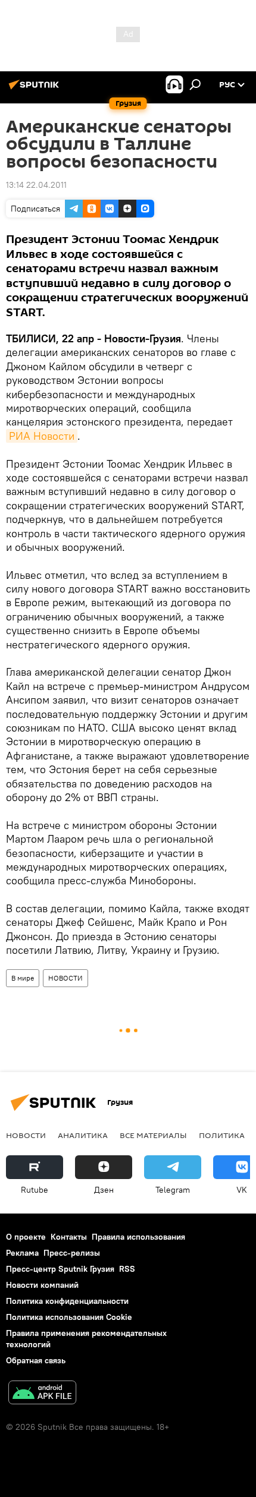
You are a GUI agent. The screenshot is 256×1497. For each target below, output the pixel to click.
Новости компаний (42, 1284)
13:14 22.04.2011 (36, 184)
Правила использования (138, 1236)
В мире (22, 977)
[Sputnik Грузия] (35, 89)
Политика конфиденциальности (67, 1301)
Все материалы (153, 1135)
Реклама (22, 1252)
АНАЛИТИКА (83, 1135)
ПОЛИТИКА (222, 1135)
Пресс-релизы (71, 1252)
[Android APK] (42, 1394)
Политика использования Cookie (69, 1317)
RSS (127, 1268)
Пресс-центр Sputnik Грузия (60, 1268)
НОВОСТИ (65, 977)
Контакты (69, 1236)
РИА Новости (41, 436)
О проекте (26, 1236)
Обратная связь (35, 1360)
